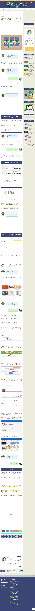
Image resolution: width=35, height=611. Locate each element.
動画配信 (9, 9)
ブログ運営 (3, 9)
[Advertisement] (11, 28)
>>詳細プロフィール (11, 564)
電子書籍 (14, 9)
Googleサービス (6, 575)
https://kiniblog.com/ (8, 566)
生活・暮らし (26, 9)
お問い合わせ (31, 9)
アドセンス (3, 16)
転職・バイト (20, 9)
